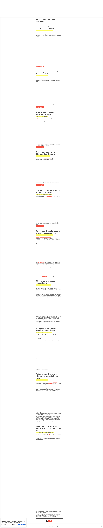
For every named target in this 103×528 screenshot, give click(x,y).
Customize (5, 524)
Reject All (13, 524)
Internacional (47, 194)
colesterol (55, 382)
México (48, 30)
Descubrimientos (46, 156)
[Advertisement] (51, 8)
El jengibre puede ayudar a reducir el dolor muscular (46, 330)
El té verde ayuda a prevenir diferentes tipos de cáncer (46, 153)
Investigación (45, 332)
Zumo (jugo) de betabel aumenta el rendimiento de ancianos (48, 232)
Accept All (21, 524)
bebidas (50, 434)
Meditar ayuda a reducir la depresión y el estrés (46, 113)
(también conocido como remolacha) (43, 237)
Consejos (44, 75)
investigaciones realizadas (41, 262)
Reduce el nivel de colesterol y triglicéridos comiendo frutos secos (47, 376)
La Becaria (37, 30)
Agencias (45, 30)
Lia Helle (37, 75)
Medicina (50, 30)
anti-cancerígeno (44, 276)
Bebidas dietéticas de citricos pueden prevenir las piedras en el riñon (48, 428)
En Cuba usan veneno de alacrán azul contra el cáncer (48, 191)
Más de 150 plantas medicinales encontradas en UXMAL (48, 28)
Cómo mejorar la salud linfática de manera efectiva (48, 73)
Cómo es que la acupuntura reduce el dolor (46, 282)
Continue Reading (39, 66)
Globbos (30, 1)
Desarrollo (44, 194)
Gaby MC (37, 332)
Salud (52, 30)
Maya (43, 62)
